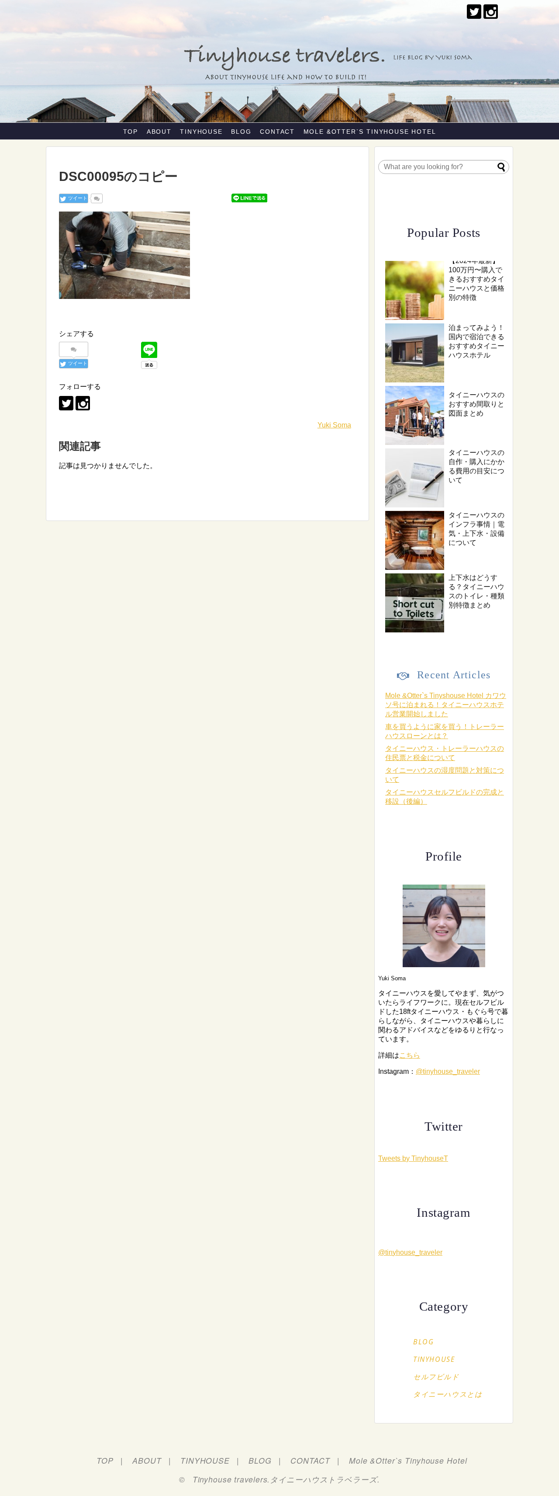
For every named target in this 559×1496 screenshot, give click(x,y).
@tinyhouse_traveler (448, 1071)
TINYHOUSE (201, 131)
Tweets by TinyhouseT (413, 1158)
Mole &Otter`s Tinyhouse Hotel (370, 131)
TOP (130, 131)
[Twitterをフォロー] (474, 11)
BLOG (241, 131)
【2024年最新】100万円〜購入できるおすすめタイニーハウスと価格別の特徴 (476, 279)
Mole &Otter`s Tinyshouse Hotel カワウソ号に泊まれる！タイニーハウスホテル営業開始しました (445, 705)
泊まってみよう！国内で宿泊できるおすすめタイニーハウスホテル (476, 341)
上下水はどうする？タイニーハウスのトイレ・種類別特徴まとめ (476, 591)
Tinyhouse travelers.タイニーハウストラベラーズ (285, 1479)
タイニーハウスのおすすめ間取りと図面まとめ (476, 404)
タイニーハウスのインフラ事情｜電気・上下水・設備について (476, 528)
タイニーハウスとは (447, 1394)
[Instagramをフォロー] (490, 11)
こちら (409, 1055)
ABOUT (159, 131)
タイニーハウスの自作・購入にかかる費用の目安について (476, 466)
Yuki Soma (334, 425)
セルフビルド (436, 1376)
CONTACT (277, 131)
